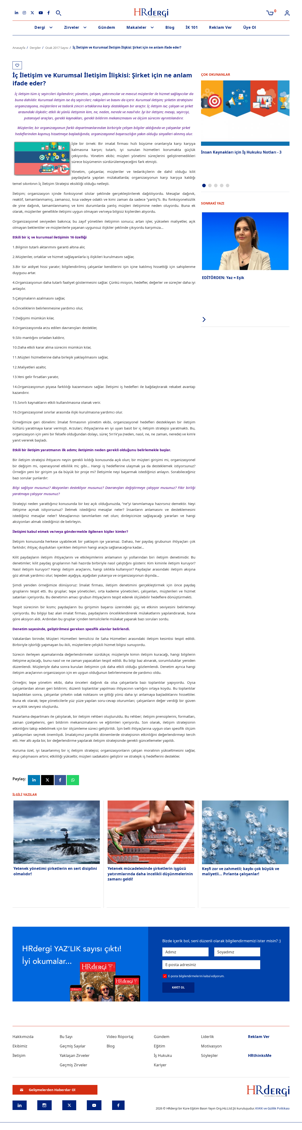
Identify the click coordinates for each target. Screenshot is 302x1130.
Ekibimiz (20, 1046)
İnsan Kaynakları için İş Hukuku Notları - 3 (241, 152)
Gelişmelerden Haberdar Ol (52, 1090)
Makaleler (136, 27)
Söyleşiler (209, 1055)
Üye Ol (249, 27)
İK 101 (192, 27)
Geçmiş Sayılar (73, 1046)
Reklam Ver (220, 27)
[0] (269, 13)
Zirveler (71, 27)
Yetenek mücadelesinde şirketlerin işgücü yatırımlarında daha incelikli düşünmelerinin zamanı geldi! (150, 874)
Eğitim (159, 1046)
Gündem (106, 27)
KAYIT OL (178, 987)
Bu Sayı (66, 1036)
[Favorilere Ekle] (17, 65)
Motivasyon (211, 1046)
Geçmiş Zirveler (73, 1064)
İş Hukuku (163, 1055)
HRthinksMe (259, 1055)
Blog (169, 27)
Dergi (39, 27)
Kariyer (160, 1064)
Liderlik (207, 1036)
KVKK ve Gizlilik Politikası (272, 1108)
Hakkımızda (23, 1036)
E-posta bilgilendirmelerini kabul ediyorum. (196, 976)
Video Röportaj (120, 1036)
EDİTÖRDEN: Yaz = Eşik (223, 277)
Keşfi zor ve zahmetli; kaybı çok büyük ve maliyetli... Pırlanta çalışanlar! (240, 871)
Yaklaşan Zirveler (75, 1055)
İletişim (19, 1055)
